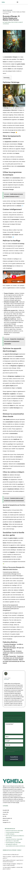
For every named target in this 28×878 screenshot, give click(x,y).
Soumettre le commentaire (14, 758)
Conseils (19, 22)
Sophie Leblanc (8, 22)
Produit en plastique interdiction (12, 832)
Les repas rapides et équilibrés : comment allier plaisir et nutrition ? (13, 868)
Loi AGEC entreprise (10, 834)
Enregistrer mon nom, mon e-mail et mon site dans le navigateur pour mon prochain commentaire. (13, 750)
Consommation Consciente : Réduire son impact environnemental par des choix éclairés (14, 661)
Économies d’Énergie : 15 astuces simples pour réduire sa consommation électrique (13, 653)
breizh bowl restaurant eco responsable (14, 830)
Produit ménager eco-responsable (13, 842)
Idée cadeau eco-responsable (12, 840)
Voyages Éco (5, 822)
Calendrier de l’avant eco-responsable (14, 839)
